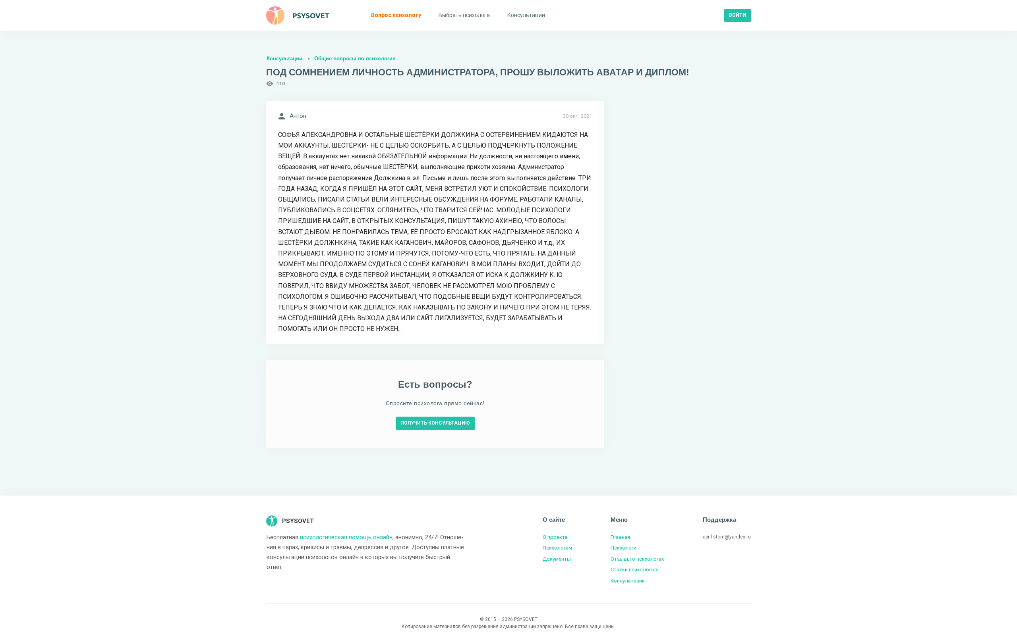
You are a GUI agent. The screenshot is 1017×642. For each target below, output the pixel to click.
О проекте (555, 537)
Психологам (557, 548)
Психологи (623, 548)
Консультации (284, 59)
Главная (620, 537)
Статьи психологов (634, 570)
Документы (557, 559)
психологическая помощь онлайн (346, 537)
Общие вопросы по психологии (355, 59)
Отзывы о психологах (637, 559)
